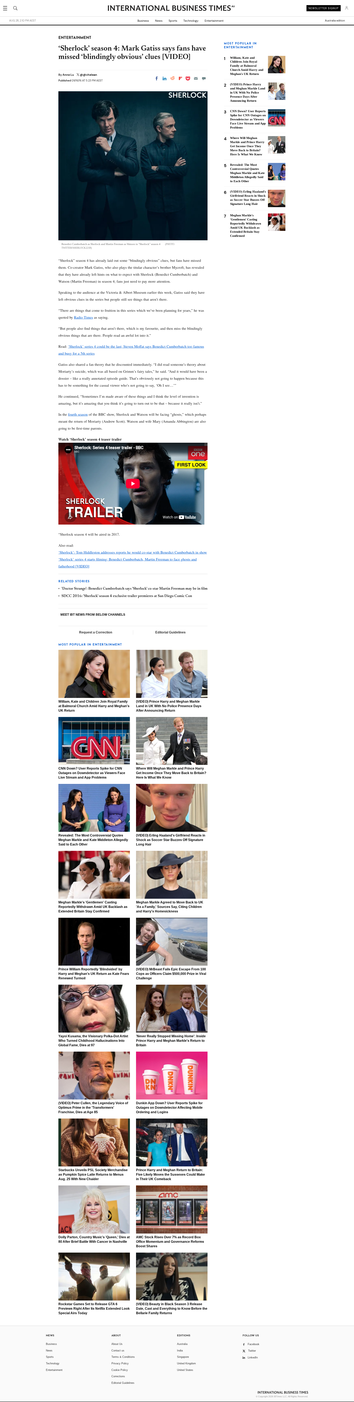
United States (185, 1370)
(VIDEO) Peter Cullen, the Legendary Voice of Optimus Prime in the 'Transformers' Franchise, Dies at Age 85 (93, 1107)
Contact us (117, 1350)
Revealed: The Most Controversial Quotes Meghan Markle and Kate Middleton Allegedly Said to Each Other (93, 840)
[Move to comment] (204, 78)
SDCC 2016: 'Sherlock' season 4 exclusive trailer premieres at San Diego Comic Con (126, 596)
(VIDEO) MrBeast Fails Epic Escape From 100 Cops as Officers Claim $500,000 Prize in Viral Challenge (171, 973)
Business (143, 21)
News (158, 21)
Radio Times (83, 317)
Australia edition (335, 20)
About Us (117, 1344)
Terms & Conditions (123, 1356)
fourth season (78, 414)
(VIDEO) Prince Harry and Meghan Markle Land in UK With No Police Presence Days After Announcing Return (168, 706)
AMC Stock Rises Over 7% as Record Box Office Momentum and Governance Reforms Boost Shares (170, 1241)
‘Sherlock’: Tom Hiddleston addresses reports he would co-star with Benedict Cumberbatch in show (132, 552)
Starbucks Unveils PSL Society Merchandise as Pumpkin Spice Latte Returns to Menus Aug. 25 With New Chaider (93, 1174)
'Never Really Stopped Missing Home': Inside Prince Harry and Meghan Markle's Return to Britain (171, 1040)
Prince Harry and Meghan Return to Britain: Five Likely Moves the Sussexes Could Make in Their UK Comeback (170, 1174)
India (180, 1350)
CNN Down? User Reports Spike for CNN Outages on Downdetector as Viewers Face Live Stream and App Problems (91, 773)
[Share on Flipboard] (180, 78)
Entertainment (214, 21)
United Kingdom (186, 1363)
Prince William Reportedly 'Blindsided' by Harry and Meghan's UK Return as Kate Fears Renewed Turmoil (93, 973)
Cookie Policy (119, 1370)
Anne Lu (68, 75)
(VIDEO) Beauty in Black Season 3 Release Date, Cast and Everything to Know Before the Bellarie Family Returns (171, 1308)
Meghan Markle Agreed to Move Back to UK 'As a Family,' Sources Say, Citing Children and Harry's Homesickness (169, 907)
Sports (173, 21)
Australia (182, 1344)
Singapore (183, 1356)
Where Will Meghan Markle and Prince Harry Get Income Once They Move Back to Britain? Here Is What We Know (171, 773)
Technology (191, 21)
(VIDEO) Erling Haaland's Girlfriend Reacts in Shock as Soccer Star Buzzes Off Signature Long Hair (170, 840)
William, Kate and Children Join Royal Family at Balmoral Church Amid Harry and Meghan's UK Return (93, 706)
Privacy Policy (120, 1363)
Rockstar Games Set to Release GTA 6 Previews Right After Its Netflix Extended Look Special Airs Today (94, 1308)
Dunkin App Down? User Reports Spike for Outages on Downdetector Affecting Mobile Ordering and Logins (169, 1107)
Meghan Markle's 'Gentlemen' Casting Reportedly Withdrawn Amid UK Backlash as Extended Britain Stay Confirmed (92, 907)
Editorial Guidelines (170, 632)
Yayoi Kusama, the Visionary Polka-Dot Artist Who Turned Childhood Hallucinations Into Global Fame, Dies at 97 (93, 1040)
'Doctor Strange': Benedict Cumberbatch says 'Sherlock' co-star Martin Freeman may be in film (134, 589)
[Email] (196, 78)
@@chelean (88, 75)
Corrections (118, 1376)
